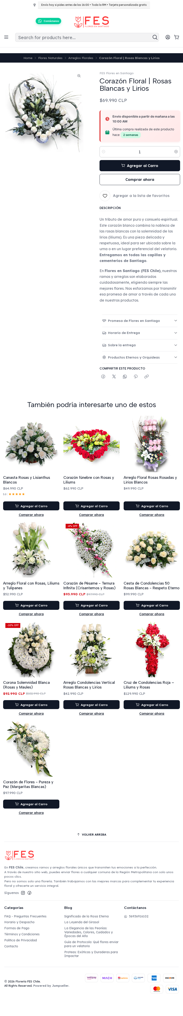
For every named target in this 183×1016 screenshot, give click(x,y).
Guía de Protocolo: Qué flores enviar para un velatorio (91, 944)
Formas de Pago (16, 928)
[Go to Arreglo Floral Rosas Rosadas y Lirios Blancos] (152, 444)
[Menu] (6, 37)
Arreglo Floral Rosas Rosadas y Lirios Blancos (150, 479)
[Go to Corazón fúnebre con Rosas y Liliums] (91, 444)
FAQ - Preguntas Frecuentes (25, 916)
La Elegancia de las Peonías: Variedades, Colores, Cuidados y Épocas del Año (88, 932)
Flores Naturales (50, 57)
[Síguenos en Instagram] (23, 893)
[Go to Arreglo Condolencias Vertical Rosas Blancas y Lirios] (91, 649)
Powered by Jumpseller (51, 985)
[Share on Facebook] (103, 377)
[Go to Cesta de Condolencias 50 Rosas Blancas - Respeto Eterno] (152, 550)
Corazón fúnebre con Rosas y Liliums (88, 479)
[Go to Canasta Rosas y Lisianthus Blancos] (31, 444)
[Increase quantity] (176, 151)
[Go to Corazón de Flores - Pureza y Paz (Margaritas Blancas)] (31, 748)
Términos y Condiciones (22, 934)
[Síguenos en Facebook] (29, 893)
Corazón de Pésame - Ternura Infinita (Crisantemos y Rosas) (89, 585)
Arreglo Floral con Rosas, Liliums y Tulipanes (31, 585)
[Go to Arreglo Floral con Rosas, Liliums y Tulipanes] (31, 550)
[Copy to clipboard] (146, 377)
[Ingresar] (167, 37)
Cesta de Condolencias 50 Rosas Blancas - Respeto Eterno (151, 585)
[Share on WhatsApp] (125, 377)
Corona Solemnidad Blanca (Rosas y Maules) (26, 684)
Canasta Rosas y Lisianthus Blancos (26, 479)
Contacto (11, 946)
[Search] (155, 37)
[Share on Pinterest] (135, 377)
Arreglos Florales (80, 57)
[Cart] (176, 37)
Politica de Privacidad (20, 940)
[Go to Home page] (91, 22)
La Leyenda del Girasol (81, 922)
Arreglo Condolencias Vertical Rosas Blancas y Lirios (89, 684)
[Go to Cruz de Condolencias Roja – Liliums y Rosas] (152, 649)
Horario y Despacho (19, 922)
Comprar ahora (31, 515)
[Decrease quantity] (103, 151)
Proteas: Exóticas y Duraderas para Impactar (91, 954)
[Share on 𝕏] (114, 377)
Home (27, 57)
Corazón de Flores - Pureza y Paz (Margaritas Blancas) (28, 784)
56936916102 (138, 916)
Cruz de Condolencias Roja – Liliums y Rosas (149, 684)
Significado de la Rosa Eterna (86, 916)
